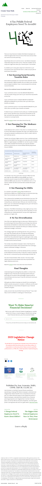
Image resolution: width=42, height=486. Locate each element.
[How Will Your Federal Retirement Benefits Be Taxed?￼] (9, 370)
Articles (38, 10)
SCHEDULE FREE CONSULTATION (30, 11)
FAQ (40, 11)
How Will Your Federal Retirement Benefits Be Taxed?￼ (8, 374)
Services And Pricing (36, 8)
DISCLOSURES (4, 483)
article (10, 120)
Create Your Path (7, 11)
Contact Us (38, 13)
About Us (28, 8)
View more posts (33, 402)
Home (22, 8)
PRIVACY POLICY (11, 483)
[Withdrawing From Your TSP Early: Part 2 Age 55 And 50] (21, 370)
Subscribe (34, 318)
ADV (17, 483)
